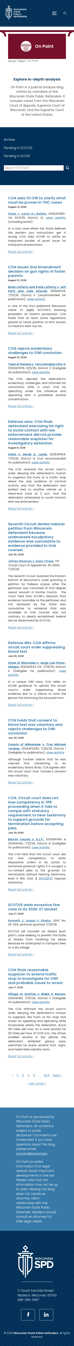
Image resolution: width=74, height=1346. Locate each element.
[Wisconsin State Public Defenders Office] (16, 20)
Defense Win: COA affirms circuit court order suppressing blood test (36, 647)
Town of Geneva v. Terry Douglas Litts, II (36, 364)
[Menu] (54, 13)
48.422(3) (46, 878)
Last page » (37, 1083)
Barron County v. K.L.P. (25, 839)
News (21, 61)
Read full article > (21, 252)
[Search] (65, 13)
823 (46, 1075)
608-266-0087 (28, 1300)
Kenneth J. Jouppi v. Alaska (29, 920)
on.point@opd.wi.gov (31, 1153)
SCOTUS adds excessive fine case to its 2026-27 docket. (34, 907)
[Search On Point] (67, 168)
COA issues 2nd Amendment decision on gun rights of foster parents (37, 271)
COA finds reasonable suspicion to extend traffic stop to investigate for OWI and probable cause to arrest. (36, 976)
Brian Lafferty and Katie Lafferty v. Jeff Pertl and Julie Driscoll (37, 289)
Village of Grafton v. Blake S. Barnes (36, 994)
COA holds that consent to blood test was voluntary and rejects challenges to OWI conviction (35, 727)
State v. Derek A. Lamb (27, 454)
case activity (56, 218)
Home (12, 61)
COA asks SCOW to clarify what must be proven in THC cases (37, 200)
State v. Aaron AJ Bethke (27, 214)
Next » (57, 1075)
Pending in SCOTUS (18, 148)
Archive (9, 139)
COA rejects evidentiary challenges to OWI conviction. (35, 350)
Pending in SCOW (17, 156)
